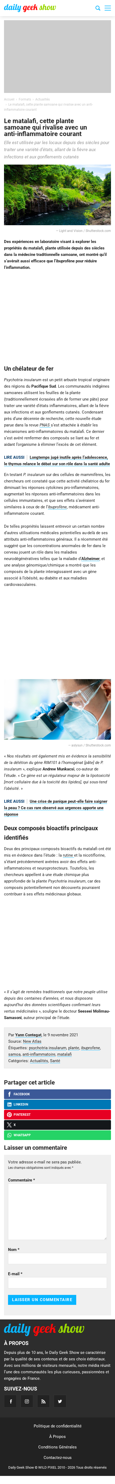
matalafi (64, 1054)
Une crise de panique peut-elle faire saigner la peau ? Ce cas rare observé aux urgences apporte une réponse (55, 808)
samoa (14, 1054)
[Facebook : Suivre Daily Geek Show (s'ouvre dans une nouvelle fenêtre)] (10, 1401)
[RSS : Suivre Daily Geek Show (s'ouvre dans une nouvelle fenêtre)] (43, 1401)
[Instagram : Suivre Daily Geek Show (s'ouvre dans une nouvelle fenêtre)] (27, 1401)
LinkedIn (21, 1104)
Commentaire (21, 1180)
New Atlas (32, 1041)
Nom (14, 1249)
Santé (55, 1060)
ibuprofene (90, 1047)
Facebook (22, 1094)
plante (73, 1047)
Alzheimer (90, 558)
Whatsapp (22, 1135)
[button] (108, 8)
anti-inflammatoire (38, 1054)
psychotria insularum (47, 1047)
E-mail (15, 1273)
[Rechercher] (97, 9)
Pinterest (22, 1115)
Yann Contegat (28, 1035)
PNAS (45, 425)
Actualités (39, 1060)
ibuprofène (57, 507)
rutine (68, 855)
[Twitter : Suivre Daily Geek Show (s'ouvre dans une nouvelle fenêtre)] (60, 1401)
